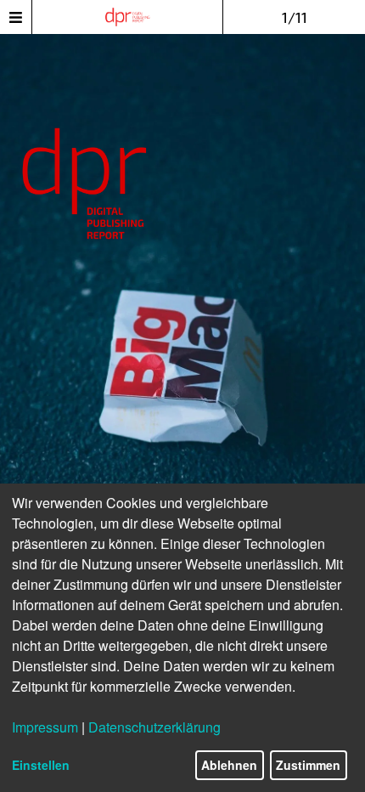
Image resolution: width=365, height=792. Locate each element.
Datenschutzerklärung (154, 727)
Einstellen (41, 764)
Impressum (45, 727)
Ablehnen (229, 764)
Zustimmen (308, 764)
